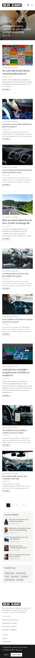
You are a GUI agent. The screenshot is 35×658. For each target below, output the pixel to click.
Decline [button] (6, 654)
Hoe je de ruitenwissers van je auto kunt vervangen (18, 520)
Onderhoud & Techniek (9, 623)
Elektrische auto (9, 573)
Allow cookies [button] (16, 654)
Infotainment (24, 576)
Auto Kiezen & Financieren (10, 620)
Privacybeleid (6, 641)
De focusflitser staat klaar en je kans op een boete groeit (17, 320)
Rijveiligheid (20, 580)
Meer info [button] (19, 650)
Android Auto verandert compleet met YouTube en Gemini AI (15, 372)
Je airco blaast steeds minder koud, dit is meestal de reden (17, 171)
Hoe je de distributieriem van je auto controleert (19, 555)
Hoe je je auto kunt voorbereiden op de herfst (18, 547)
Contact (4, 638)
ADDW (7, 576)
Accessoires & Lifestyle (9, 626)
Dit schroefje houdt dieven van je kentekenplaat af (16, 72)
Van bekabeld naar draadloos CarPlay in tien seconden (14, 431)
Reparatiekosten (9, 580)
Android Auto (14, 576)
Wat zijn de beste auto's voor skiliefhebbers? (19, 538)
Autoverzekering (20, 573)
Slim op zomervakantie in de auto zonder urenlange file (17, 222)
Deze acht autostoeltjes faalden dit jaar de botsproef (17, 125)
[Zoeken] (32, 5)
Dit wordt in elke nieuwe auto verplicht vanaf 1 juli (14, 477)
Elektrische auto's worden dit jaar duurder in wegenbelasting (20, 529)
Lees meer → (6, 89)
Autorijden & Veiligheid (9, 630)
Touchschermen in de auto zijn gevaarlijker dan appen (15, 274)
